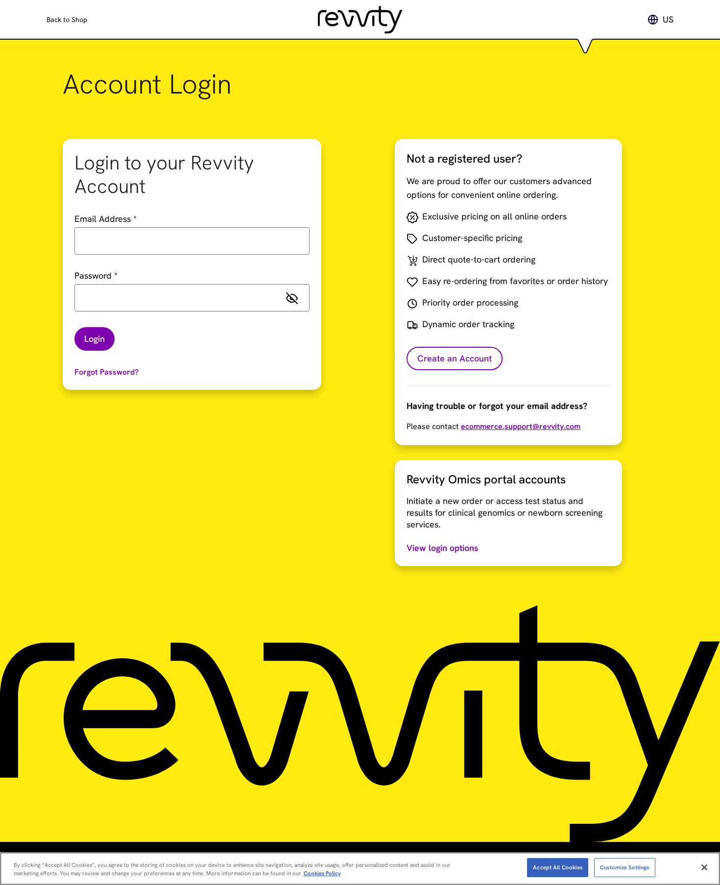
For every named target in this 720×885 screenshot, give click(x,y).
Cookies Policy (322, 873)
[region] (360, 868)
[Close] (704, 867)
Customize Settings (624, 866)
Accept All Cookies (557, 866)
